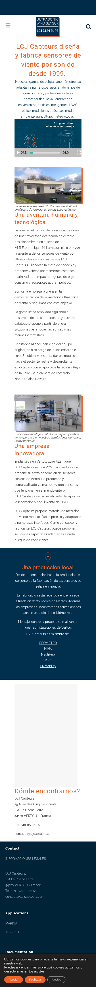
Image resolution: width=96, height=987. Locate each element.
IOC (48, 660)
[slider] (45, 153)
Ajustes (56, 979)
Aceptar (14, 979)
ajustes (39, 971)
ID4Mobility (48, 666)
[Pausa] (18, 152)
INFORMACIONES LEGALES (25, 858)
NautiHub (48, 654)
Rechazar (35, 979)
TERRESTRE (14, 932)
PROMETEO (48, 643)
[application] (48, 138)
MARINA (11, 923)
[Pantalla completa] (79, 152)
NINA (48, 648)
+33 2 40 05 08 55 (24, 891)
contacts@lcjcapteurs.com (24, 896)
